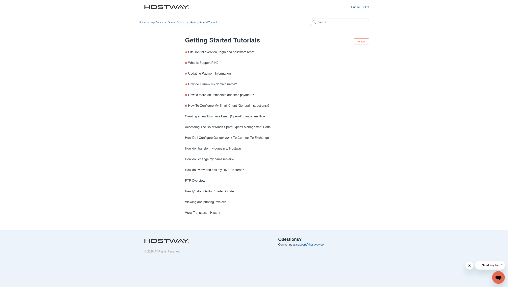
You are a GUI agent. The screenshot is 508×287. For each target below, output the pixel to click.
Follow (361, 41)
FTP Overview (195, 180)
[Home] (165, 7)
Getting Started (176, 22)
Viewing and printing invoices (205, 202)
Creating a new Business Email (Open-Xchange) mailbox (225, 116)
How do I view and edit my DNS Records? (214, 169)
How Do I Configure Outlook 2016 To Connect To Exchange (227, 137)
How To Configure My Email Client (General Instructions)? (228, 105)
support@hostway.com (311, 244)
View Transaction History (202, 212)
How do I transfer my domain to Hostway (213, 148)
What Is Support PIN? (203, 62)
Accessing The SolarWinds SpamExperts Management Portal (228, 127)
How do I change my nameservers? (210, 159)
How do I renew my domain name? (212, 84)
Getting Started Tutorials (204, 22)
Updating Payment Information (209, 73)
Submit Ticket (360, 7)
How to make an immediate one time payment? (221, 94)
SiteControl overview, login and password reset (221, 52)
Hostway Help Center (151, 22)
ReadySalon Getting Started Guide (209, 191)
